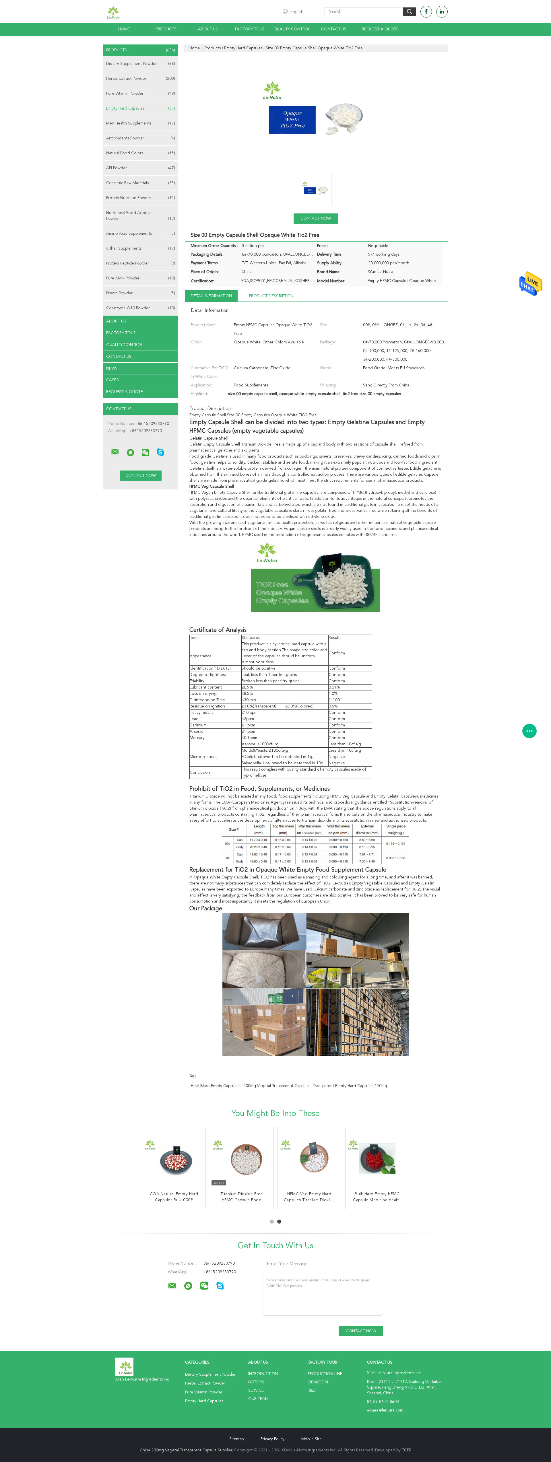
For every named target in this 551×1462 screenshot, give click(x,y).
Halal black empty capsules (215, 1086)
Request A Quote (380, 29)
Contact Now (315, 219)
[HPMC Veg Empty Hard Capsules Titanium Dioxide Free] (309, 1158)
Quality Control (291, 29)
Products (166, 29)
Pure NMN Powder (140, 278)
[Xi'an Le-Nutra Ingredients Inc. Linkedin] (442, 12)
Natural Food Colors (140, 153)
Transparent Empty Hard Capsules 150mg (350, 1086)
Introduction (263, 1374)
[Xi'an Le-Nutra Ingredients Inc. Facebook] (426, 12)
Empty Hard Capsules (140, 108)
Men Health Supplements (140, 123)
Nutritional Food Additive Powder (140, 216)
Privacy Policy (272, 1439)
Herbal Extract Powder (140, 79)
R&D (312, 1391)
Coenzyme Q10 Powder (140, 308)
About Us (208, 29)
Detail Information (211, 296)
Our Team (258, 1399)
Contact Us (333, 29)
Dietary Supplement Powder (140, 64)
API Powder (140, 168)
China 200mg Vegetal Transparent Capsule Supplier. (187, 1450)
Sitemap (236, 1439)
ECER (407, 1450)
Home (124, 29)
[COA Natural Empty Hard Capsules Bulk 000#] (173, 1158)
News (111, 368)
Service (256, 1391)
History (256, 1382)
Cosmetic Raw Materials (140, 183)
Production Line (325, 1374)
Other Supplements (140, 248)
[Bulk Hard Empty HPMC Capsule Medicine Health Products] (377, 1158)
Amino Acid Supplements (140, 234)
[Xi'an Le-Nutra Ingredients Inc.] (115, 452)
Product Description (271, 296)
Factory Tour (250, 29)
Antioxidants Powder (140, 138)
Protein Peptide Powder (140, 263)
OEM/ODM (318, 1382)
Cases (112, 380)
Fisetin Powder (140, 293)
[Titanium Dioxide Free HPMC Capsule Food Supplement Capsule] (241, 1158)
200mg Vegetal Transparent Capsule (276, 1086)
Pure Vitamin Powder (140, 94)
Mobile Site (311, 1439)
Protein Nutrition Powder (140, 198)
